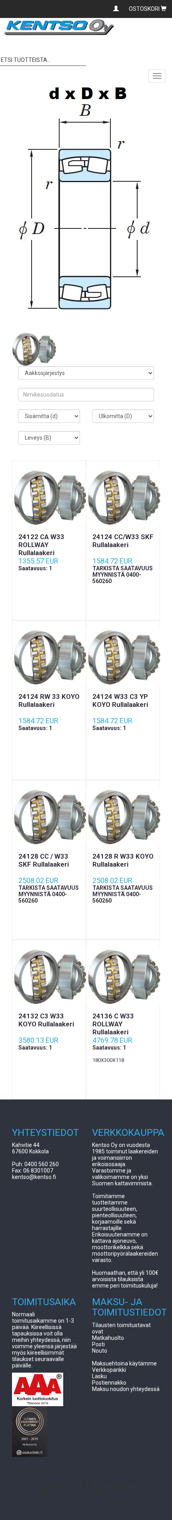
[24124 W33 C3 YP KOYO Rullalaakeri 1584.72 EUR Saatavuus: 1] (123, 657)
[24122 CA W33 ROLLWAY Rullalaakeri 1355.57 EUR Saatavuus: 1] (49, 497)
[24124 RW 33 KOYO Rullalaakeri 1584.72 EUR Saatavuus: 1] (49, 657)
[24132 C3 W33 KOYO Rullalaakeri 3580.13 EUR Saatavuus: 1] (49, 976)
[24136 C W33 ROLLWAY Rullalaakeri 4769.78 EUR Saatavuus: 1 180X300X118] (123, 976)
